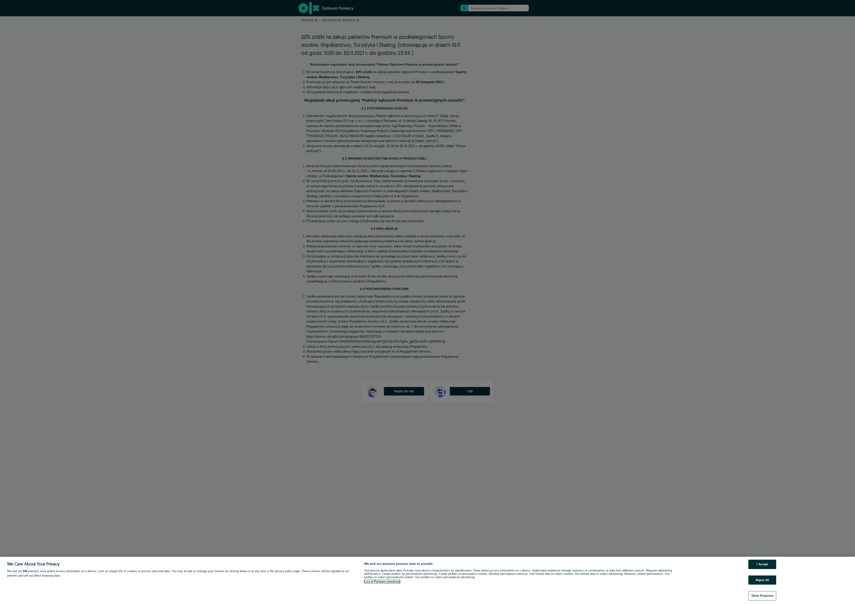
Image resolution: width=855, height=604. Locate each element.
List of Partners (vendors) (382, 581)
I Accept (762, 564)
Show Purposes (762, 595)
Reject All (762, 580)
